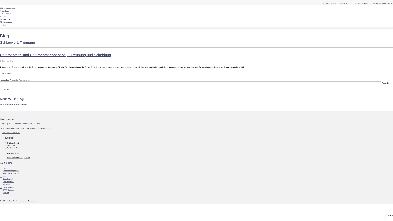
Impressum (23, 201)
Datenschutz (32, 201)
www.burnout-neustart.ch (11, 133)
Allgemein (14, 80)
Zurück (6, 90)
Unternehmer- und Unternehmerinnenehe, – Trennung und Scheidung (55, 55)
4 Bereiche (4, 11)
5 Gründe (3, 17)
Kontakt (3, 25)
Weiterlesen (6, 73)
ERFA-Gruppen (6, 22)
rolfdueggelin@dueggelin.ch (383, 3)
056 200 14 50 (13, 153)
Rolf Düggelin (5, 14)
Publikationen (5, 19)
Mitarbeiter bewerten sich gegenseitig (14, 104)
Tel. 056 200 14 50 (361, 3)
